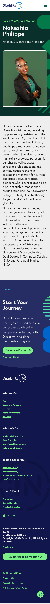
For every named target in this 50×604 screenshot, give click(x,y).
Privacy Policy (9, 578)
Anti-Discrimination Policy (15, 588)
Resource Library (10, 467)
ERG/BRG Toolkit (11, 479)
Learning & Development (14, 444)
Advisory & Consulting (13, 436)
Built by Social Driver (12, 573)
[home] (20, 5)
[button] (44, 5)
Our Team (31, 21)
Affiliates (7, 416)
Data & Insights (10, 440)
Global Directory (10, 471)
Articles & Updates (11, 507)
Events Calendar (10, 503)
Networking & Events (12, 448)
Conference (8, 499)
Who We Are (17, 21)
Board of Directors (11, 412)
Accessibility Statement (13, 583)
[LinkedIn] (13, 515)
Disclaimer (8, 547)
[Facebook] (4, 515)
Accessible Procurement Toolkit (17, 475)
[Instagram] (9, 515)
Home (5, 21)
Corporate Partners (12, 405)
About (5, 401)
